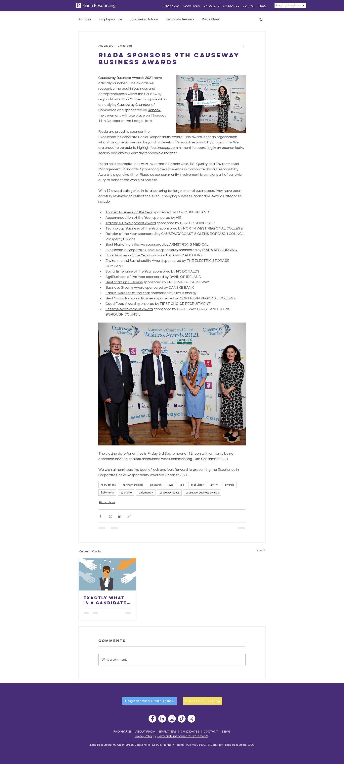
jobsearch (156, 485)
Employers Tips (110, 19)
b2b (171, 485)
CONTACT (211, 731)
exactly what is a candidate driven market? (107, 600)
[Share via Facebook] (100, 516)
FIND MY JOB (122, 731)
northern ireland (132, 485)
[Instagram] (172, 719)
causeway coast (169, 492)
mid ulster (197, 485)
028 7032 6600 (195, 744)
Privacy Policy (143, 736)
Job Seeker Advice (144, 19)
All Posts (84, 19)
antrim (214, 485)
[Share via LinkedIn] (120, 516)
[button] (260, 19)
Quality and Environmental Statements (181, 736)
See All (261, 550)
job (182, 485)
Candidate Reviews (180, 19)
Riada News (210, 19)
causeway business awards (202, 492)
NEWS (226, 731)
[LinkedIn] (162, 719)
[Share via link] (129, 516)
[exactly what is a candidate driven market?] (107, 574)
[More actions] (243, 45)
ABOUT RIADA (145, 731)
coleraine (126, 492)
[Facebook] (152, 719)
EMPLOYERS (168, 731)
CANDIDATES (190, 731)
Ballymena (107, 492)
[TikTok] (182, 719)
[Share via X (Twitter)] (110, 516)
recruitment (108, 485)
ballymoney (146, 492)
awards (229, 485)
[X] (191, 719)
